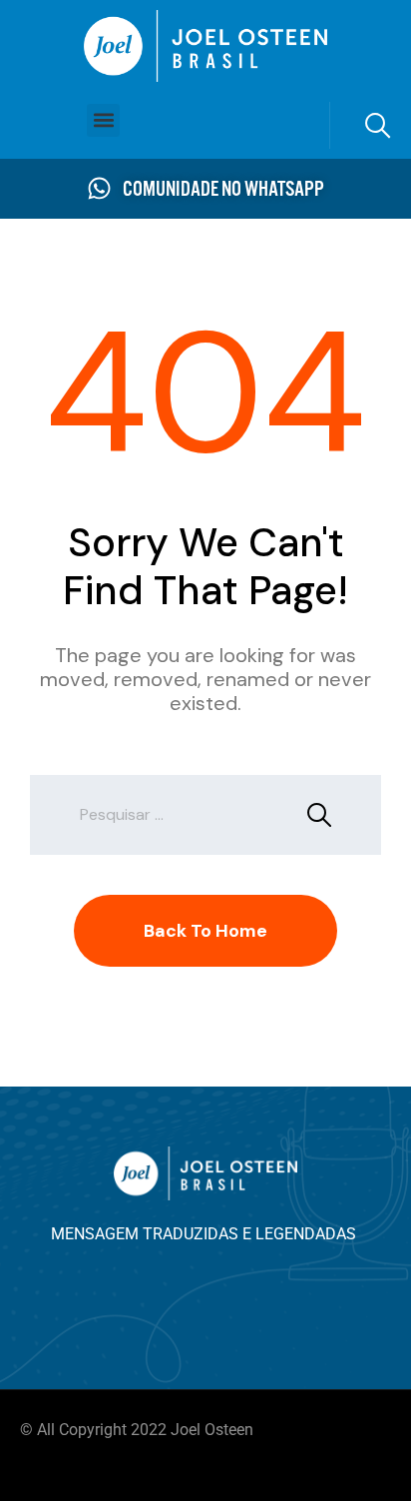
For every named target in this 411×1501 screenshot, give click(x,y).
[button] (103, 120)
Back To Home (205, 931)
